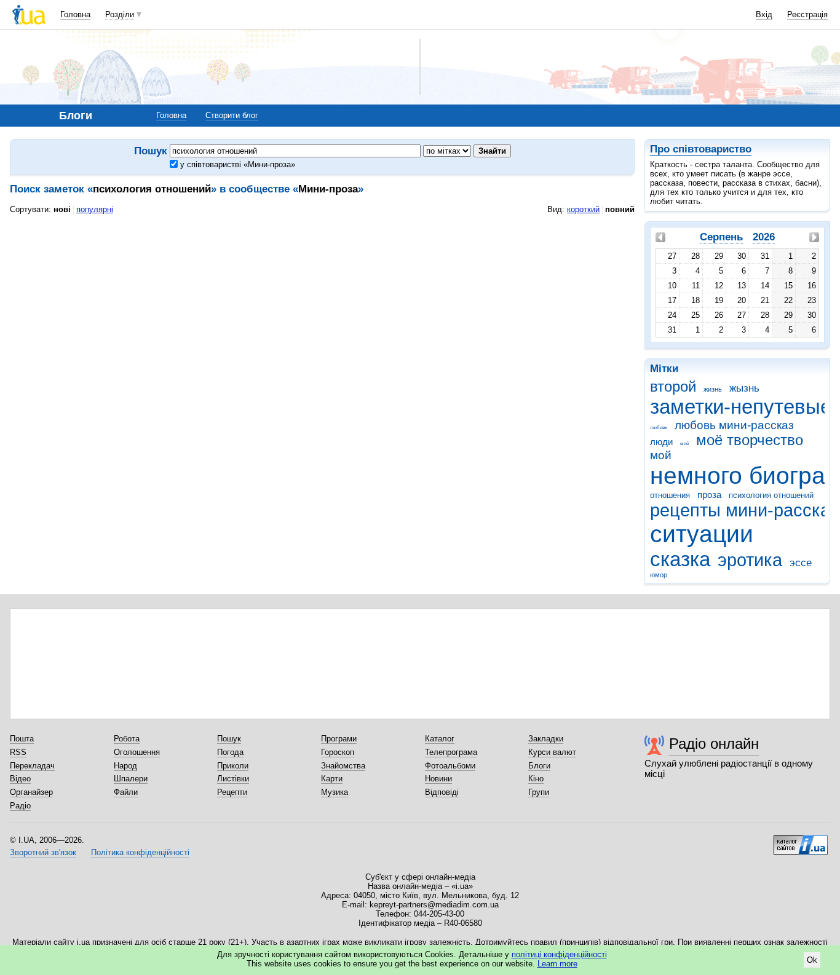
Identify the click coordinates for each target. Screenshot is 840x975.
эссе (801, 563)
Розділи (119, 14)
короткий (583, 209)
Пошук (229, 738)
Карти (332, 778)
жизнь (712, 389)
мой (661, 455)
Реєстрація (807, 14)
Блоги (539, 765)
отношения (670, 495)
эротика (750, 560)
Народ (125, 765)
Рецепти (232, 792)
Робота (127, 738)
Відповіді (442, 792)
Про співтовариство (700, 149)
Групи (538, 792)
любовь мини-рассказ (734, 425)
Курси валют (552, 752)
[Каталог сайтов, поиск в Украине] (801, 840)
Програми (339, 738)
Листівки (233, 778)
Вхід (764, 14)
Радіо (20, 805)
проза (709, 494)
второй (673, 387)
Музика (334, 792)
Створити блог (231, 115)
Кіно (536, 778)
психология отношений (771, 495)
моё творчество (749, 440)
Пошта (22, 738)
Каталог (439, 738)
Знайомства (343, 765)
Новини (438, 778)
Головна (75, 14)
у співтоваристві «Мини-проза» (236, 164)
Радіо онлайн (714, 743)
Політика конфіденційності (140, 852)
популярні (94, 209)
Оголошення (137, 752)
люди (661, 441)
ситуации (701, 534)
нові (62, 209)
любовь (658, 427)
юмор (658, 574)
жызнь (744, 388)
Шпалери (131, 778)
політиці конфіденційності (559, 954)
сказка (680, 559)
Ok (812, 960)
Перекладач (32, 765)
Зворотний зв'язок (43, 852)
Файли (126, 792)
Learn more (557, 963)
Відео (20, 778)
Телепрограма (451, 752)
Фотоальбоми (450, 765)
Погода (230, 752)
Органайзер (31, 792)
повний (620, 209)
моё (684, 443)
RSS (18, 752)
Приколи (232, 765)
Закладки (545, 738)
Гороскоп (337, 752)
